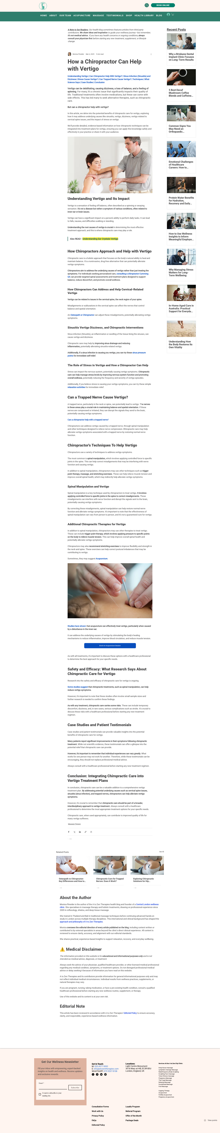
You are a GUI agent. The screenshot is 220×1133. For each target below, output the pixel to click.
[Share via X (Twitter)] (74, 832)
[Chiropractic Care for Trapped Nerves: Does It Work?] (110, 865)
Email (41, 1083)
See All (161, 852)
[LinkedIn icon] (101, 1074)
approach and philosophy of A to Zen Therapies (81, 921)
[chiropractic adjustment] (147, 865)
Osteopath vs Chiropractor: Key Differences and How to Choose (71, 880)
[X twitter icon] (93, 1074)
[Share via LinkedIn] (80, 832)
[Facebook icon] (97, 1074)
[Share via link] (85, 832)
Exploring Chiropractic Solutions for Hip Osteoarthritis (143, 880)
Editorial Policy (130, 1013)
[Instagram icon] (105, 1074)
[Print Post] (91, 832)
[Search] (147, 5)
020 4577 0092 (101, 1066)
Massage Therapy (74, 824)
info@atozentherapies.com (106, 1069)
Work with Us (97, 1111)
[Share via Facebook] (69, 832)
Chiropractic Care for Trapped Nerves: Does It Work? (110, 880)
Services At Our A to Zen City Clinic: (171, 1063)
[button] (82, 15)
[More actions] (151, 54)
